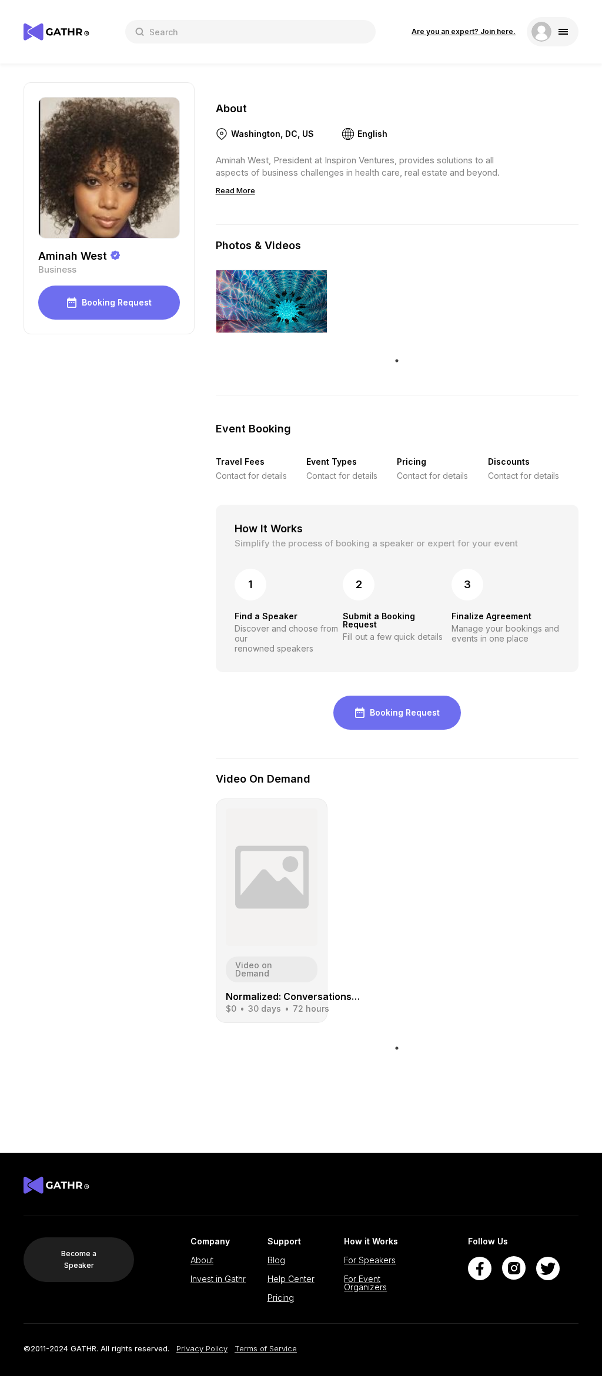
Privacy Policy (202, 1348)
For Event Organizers (365, 1283)
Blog (276, 1260)
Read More (235, 190)
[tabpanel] (271, 301)
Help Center (291, 1279)
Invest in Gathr (218, 1279)
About (201, 1260)
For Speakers (370, 1260)
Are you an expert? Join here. (464, 31)
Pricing (280, 1298)
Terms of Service (266, 1348)
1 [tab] (397, 361)
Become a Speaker (78, 1259)
